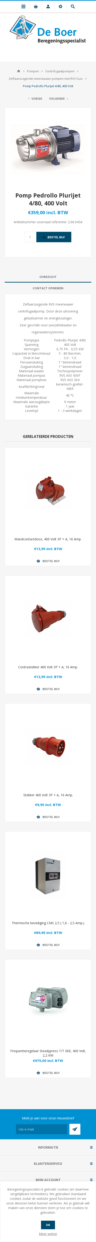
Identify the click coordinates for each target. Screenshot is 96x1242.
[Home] (18, 71)
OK (48, 1225)
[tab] (48, 277)
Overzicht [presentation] (48, 277)
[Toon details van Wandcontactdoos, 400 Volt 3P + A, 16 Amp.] (48, 490)
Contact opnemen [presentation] (48, 288)
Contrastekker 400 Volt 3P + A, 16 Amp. (48, 667)
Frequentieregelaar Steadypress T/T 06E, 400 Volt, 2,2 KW (48, 1053)
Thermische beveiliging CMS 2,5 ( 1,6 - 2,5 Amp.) (48, 923)
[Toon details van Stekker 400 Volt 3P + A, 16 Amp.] (48, 746)
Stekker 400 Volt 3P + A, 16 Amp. (48, 795)
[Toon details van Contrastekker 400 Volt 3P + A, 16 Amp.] (48, 618)
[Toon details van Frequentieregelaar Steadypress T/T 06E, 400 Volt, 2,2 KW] (48, 1002)
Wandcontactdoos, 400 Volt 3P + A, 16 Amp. (48, 539)
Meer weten (48, 1234)
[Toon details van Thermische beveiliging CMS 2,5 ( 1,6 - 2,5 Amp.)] (48, 874)
